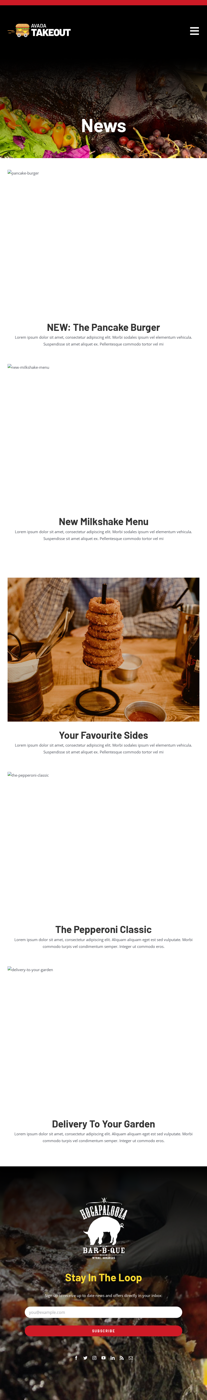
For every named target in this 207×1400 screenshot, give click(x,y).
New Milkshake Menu (103, 521)
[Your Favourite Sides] (103, 650)
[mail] (131, 1358)
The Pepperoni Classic (103, 929)
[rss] (122, 1358)
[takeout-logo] (39, 25)
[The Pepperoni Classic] (103, 844)
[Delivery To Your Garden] (103, 1038)
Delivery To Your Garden (103, 1123)
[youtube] (103, 1358)
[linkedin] (113, 1358)
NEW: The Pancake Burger (103, 327)
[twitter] (85, 1358)
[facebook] (76, 1358)
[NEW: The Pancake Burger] (103, 242)
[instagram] (94, 1358)
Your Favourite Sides (103, 735)
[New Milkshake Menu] (103, 436)
